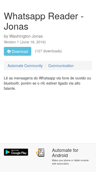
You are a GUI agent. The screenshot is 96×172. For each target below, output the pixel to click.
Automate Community (25, 65)
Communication (61, 65)
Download (19, 51)
